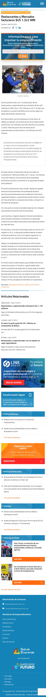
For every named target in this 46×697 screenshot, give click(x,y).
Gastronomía (29, 285)
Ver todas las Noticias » (12, 438)
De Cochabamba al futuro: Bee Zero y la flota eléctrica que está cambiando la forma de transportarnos (28, 568)
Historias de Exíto (8, 642)
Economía (26, 12)
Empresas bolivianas (16, 285)
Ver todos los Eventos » (12, 530)
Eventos (5, 638)
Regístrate (9, 461)
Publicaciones (9, 684)
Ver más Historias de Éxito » (11, 590)
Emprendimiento (15, 12)
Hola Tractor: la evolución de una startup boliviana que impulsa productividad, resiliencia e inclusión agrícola (28, 546)
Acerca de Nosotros (9, 619)
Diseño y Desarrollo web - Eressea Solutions (23, 694)
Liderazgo (7, 682)
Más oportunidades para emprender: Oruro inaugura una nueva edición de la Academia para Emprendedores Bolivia (24, 489)
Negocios (5, 12)
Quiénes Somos (7, 623)
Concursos (6, 634)
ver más (18, 559)
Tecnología (8, 676)
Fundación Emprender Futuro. (32, 691)
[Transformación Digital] (17, 399)
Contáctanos (6, 627)
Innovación (8, 679)
